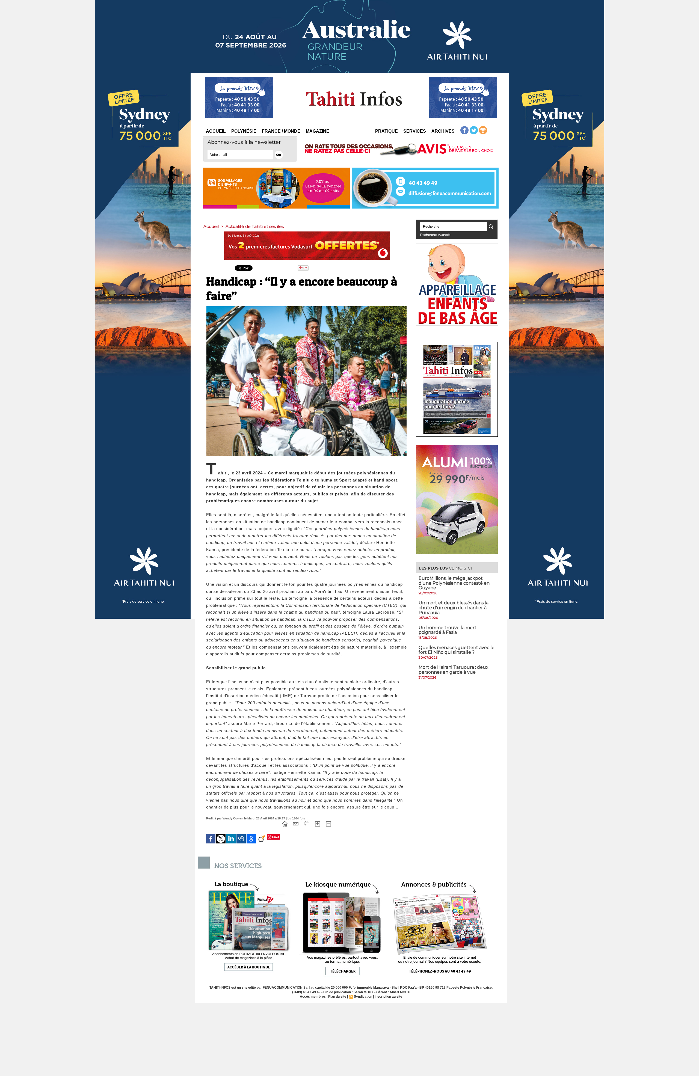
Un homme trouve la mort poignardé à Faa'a (447, 630)
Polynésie (243, 131)
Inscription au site (388, 996)
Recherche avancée (435, 235)
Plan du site (337, 996)
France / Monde (281, 131)
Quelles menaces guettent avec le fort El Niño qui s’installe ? (456, 650)
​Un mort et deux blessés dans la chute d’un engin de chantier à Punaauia (453, 607)
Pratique (386, 131)
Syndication (363, 996)
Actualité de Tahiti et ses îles (255, 226)
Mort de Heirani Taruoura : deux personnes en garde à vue (453, 670)
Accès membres (313, 996)
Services (414, 131)
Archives (443, 131)
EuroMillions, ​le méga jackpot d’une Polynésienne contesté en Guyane (454, 583)
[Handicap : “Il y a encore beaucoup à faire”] (306, 308)
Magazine (317, 131)
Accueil (216, 131)
